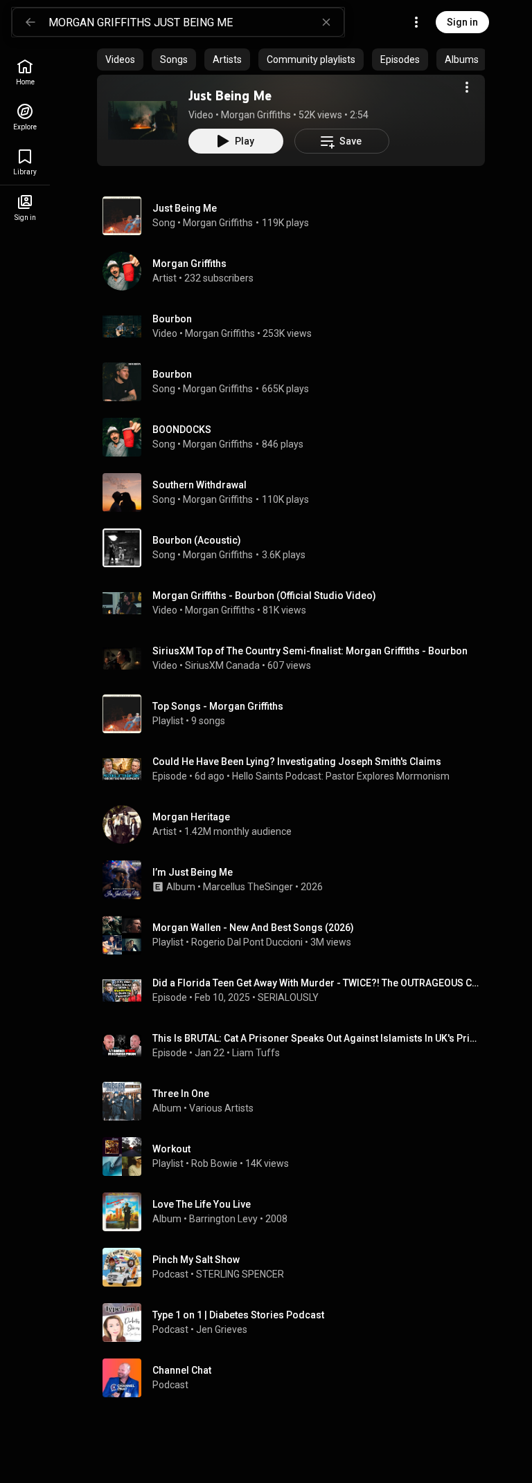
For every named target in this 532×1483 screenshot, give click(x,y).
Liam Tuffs (256, 1052)
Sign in (462, 22)
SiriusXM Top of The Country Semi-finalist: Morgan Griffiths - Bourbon (310, 650)
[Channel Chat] (296, 1378)
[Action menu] (466, 87)
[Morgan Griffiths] (296, 271)
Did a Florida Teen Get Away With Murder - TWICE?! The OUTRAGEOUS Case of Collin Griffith (316, 982)
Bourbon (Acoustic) (196, 540)
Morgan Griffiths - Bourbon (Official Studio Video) (264, 595)
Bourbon (172, 318)
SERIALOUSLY (288, 997)
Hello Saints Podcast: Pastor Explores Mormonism (341, 776)
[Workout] (296, 1156)
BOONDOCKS (181, 429)
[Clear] (326, 22)
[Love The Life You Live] (296, 1212)
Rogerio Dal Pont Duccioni (247, 942)
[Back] (30, 22)
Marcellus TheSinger (248, 886)
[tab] (120, 59)
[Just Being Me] (142, 120)
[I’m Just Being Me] (296, 880)
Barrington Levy (223, 1218)
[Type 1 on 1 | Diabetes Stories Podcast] (296, 1322)
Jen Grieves (221, 1329)
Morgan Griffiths (256, 114)
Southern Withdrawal (199, 484)
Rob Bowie (214, 1163)
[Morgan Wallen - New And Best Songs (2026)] (296, 935)
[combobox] (196, 22)
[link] (25, 72)
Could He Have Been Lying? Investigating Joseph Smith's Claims (296, 761)
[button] (142, 120)
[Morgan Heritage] (296, 824)
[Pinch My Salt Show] (296, 1267)
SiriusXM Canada (222, 665)
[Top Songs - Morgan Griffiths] (296, 714)
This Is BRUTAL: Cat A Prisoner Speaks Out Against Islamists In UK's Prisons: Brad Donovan (316, 1038)
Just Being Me (230, 95)
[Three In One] (296, 1101)
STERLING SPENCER (240, 1274)
